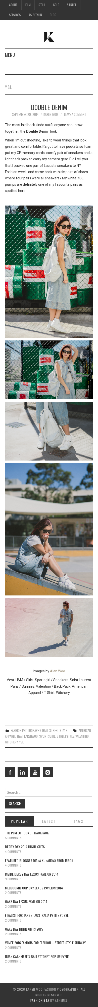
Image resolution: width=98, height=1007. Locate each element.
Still (41, 5)
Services (15, 15)
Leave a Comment (75, 114)
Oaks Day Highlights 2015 (24, 929)
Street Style (58, 730)
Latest (49, 821)
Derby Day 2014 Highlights (25, 846)
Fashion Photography (26, 730)
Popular (19, 821)
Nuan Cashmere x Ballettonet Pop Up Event (37, 956)
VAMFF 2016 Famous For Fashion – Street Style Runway (45, 942)
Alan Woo (57, 671)
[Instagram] (48, 772)
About (13, 5)
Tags (78, 821)
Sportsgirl (47, 736)
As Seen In (35, 15)
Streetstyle (65, 736)
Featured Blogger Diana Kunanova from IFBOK (39, 860)
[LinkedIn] (23, 772)
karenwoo (31, 736)
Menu (10, 55)
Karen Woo (50, 114)
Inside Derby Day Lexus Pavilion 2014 (31, 874)
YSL (21, 742)
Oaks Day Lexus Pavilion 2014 (26, 901)
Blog (53, 15)
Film (28, 5)
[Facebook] (10, 772)
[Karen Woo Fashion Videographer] (49, 36)
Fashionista (39, 1000)
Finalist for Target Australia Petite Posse (37, 915)
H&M (45, 730)
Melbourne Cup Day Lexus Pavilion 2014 (34, 887)
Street (71, 5)
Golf (56, 5)
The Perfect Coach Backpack (27, 832)
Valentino (82, 736)
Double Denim (49, 107)
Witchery (11, 742)
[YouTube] (35, 772)
